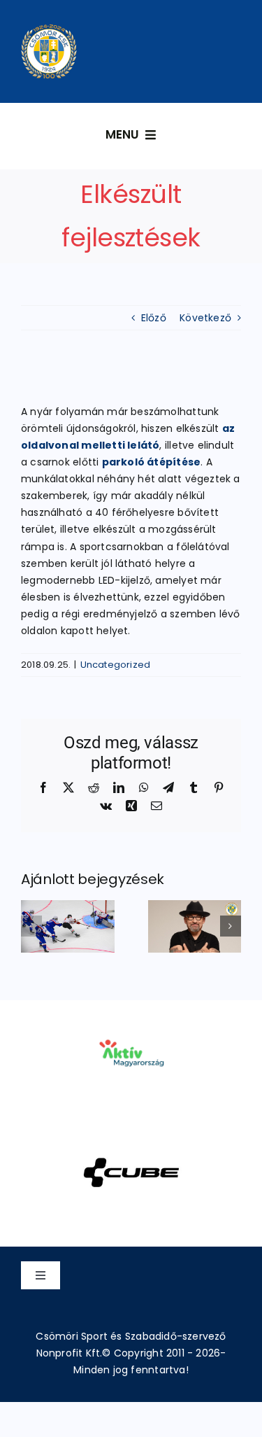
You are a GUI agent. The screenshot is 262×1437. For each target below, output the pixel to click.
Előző (153, 318)
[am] (131, 1020)
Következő (205, 318)
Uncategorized (115, 664)
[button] (31, 926)
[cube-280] (131, 1140)
